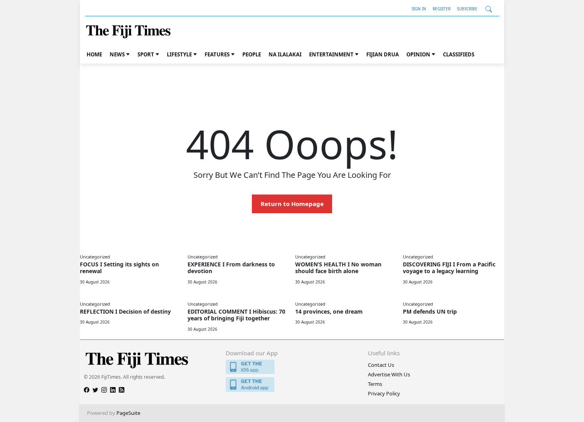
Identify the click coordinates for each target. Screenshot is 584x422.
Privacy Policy (384, 393)
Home (94, 54)
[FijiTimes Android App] (292, 384)
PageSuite (128, 412)
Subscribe (467, 9)
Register (442, 9)
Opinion (418, 54)
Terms (375, 383)
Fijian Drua (382, 54)
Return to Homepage (292, 204)
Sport (145, 54)
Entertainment (331, 54)
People (251, 54)
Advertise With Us (389, 374)
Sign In (419, 9)
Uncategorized (95, 257)
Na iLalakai (285, 54)
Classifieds (458, 54)
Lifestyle (179, 54)
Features (217, 54)
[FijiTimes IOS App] (292, 367)
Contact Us (381, 364)
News (117, 54)
